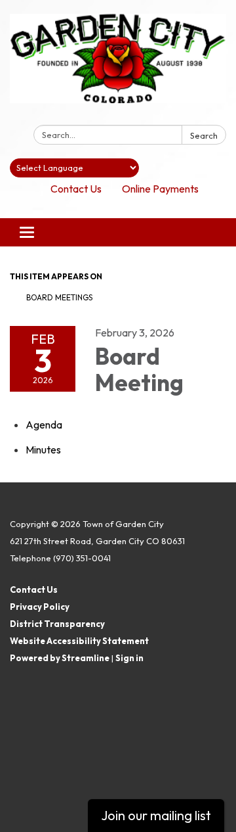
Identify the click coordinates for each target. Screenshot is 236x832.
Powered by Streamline (59, 658)
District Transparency (57, 623)
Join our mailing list (156, 815)
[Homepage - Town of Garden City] (118, 65)
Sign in (129, 658)
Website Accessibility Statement (79, 641)
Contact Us (76, 188)
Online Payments (160, 188)
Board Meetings (59, 297)
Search (204, 135)
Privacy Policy (39, 606)
